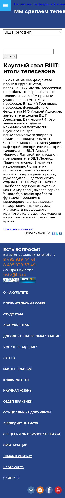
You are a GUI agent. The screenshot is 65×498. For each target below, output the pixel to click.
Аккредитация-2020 (20, 423)
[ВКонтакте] (60, 233)
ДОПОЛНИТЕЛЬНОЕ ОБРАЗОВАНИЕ (31, 336)
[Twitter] (56, 233)
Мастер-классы (17, 369)
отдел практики (17, 401)
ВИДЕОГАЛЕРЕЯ (16, 379)
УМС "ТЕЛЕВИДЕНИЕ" (20, 347)
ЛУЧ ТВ (9, 358)
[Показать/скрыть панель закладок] (49, 233)
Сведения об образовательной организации (31, 440)
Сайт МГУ (11, 478)
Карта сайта (13, 467)
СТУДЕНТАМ (13, 314)
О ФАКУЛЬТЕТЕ (15, 292)
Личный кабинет (17, 456)
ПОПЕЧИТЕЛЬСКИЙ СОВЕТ (24, 303)
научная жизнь (17, 390)
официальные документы (27, 412)
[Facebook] (53, 233)
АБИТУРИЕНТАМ (16, 325)
